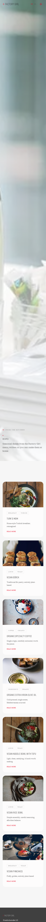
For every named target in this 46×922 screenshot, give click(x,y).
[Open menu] (40, 4)
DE (35, 4)
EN (32, 4)
